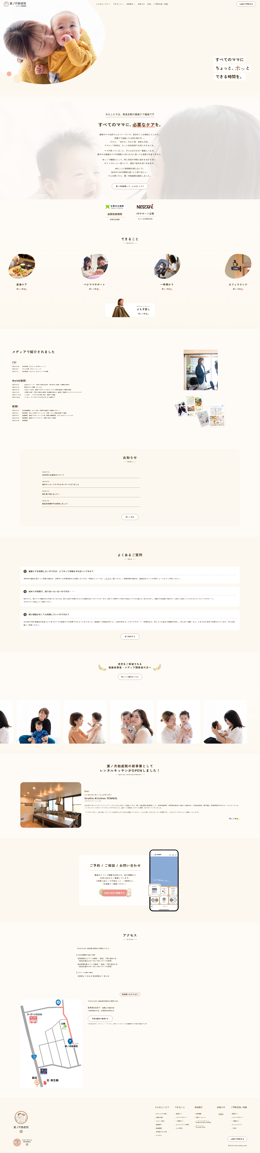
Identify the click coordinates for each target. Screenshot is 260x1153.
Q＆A (221, 1114)
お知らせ (221, 1107)
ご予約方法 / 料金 (239, 1107)
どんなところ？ (102, 4)
